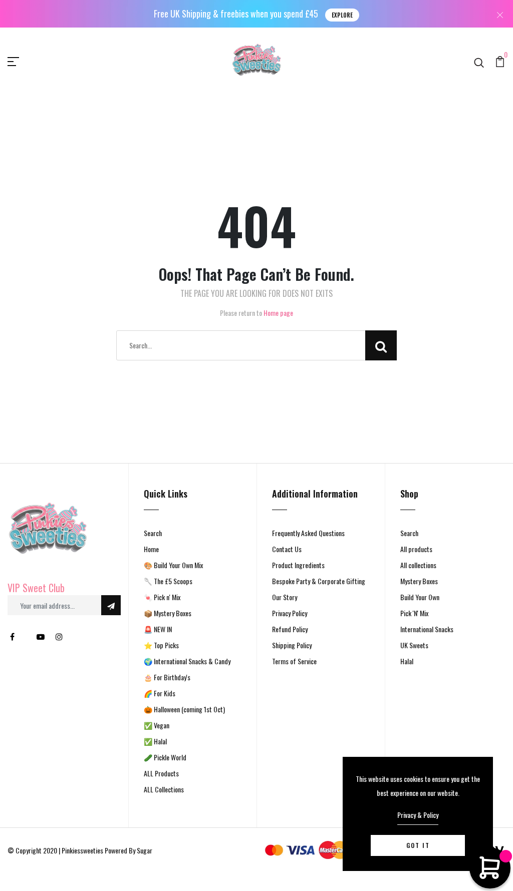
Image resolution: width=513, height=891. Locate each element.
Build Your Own (419, 597)
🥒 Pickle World (165, 757)
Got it (418, 845)
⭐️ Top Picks (161, 645)
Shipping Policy (292, 645)
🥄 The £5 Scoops (168, 581)
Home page (278, 312)
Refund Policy (290, 629)
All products (416, 549)
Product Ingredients (298, 565)
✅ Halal (155, 741)
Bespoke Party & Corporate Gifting (318, 581)
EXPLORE (342, 15)
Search (153, 533)
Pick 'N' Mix (414, 613)
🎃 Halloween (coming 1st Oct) (184, 709)
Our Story (284, 597)
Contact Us (287, 549)
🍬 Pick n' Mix (162, 597)
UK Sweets (414, 645)
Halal (406, 661)
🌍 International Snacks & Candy (187, 661)
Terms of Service (294, 661)
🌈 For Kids (159, 693)
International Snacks (426, 629)
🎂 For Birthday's (167, 677)
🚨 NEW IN (158, 629)
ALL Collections (164, 789)
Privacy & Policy (417, 814)
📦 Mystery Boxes (167, 613)
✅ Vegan (156, 725)
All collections (418, 565)
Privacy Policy (289, 613)
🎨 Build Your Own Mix (173, 565)
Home (151, 549)
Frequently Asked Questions (308, 533)
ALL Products (161, 773)
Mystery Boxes (419, 581)
